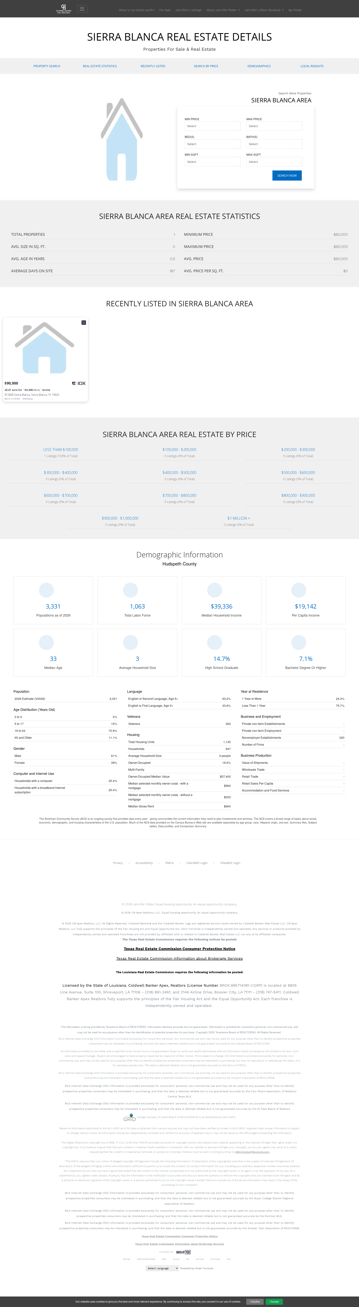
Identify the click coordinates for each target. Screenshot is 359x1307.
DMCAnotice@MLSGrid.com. (252, 1151)
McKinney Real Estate (146, 1259)
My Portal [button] (295, 10)
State (164, 1259)
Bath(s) (251, 137)
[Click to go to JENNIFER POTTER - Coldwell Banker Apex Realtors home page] (66, 8)
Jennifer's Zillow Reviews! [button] (263, 10)
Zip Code (199, 1259)
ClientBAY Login (197, 863)
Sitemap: (126, 1259)
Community (215, 1259)
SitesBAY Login (230, 863)
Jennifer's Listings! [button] (188, 10)
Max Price (254, 119)
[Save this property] (84, 322)
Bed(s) (189, 137)
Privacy (118, 863)
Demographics (259, 66)
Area (229, 1259)
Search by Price (206, 66)
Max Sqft (253, 154)
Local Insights (312, 66)
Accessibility (144, 863)
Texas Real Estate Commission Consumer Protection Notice (179, 948)
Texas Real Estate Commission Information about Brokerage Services (179, 1243)
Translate (207, 1268)
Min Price (192, 119)
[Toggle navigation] (82, 9)
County (176, 1259)
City (187, 1259)
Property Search (46, 66)
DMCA (169, 863)
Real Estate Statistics (100, 66)
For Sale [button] (165, 10)
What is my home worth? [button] (136, 10)
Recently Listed (153, 66)
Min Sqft (191, 154)
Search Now (287, 175)
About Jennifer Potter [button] (221, 10)
